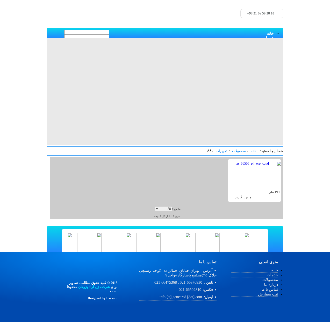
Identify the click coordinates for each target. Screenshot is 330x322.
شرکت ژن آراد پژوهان (94, 287)
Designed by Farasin (102, 298)
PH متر (274, 192)
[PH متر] (254, 164)
